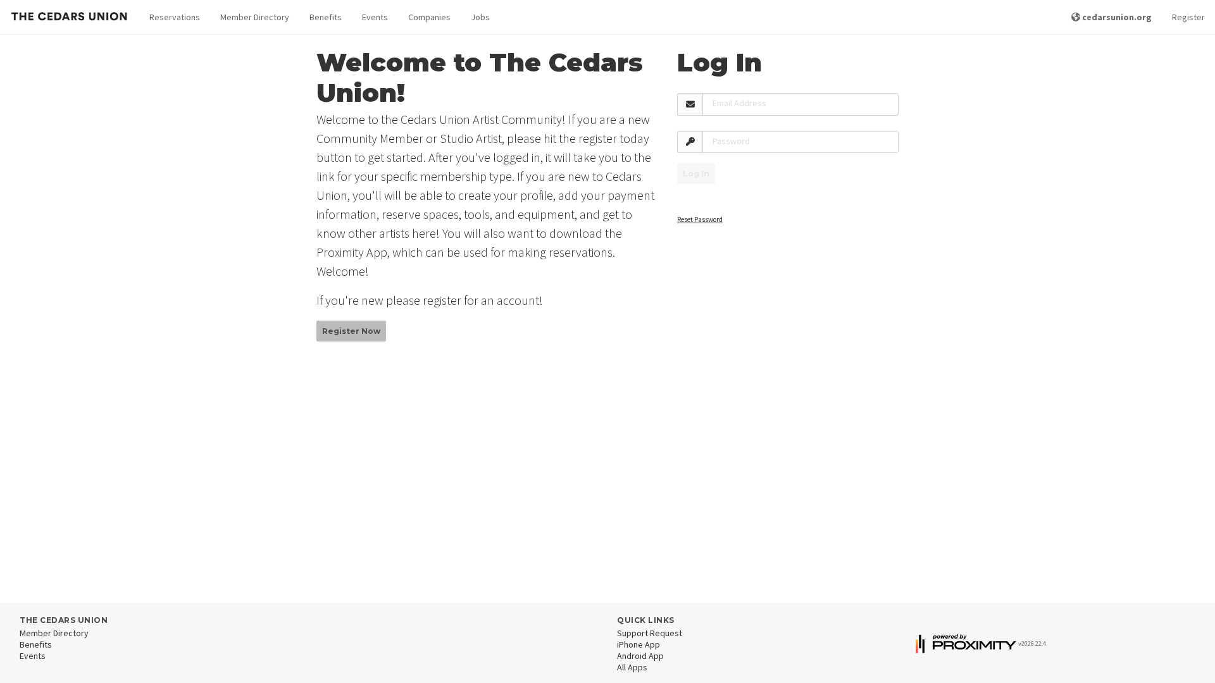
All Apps (632, 667)
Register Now (351, 331)
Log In (696, 173)
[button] (174, 17)
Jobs (480, 17)
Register (1188, 17)
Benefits (325, 17)
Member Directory (254, 17)
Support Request (649, 633)
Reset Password (700, 219)
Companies (429, 17)
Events (375, 17)
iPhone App (638, 644)
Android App (640, 655)
